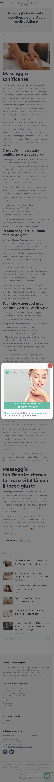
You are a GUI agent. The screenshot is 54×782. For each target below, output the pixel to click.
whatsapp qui (39, 413)
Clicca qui (9, 413)
